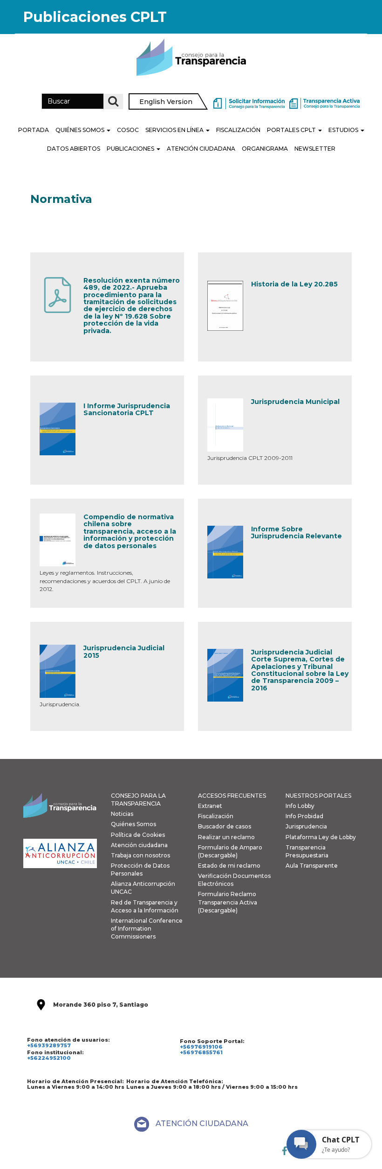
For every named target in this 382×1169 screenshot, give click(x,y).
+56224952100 (49, 1058)
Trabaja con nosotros (140, 855)
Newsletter (314, 148)
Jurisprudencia (306, 826)
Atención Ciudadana (201, 148)
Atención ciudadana (139, 845)
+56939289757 (49, 1045)
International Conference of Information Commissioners (147, 928)
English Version (165, 101)
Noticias (122, 813)
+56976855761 (201, 1052)
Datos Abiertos (73, 148)
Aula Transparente (312, 865)
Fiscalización (238, 129)
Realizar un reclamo (226, 837)
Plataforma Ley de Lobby (321, 837)
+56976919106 (201, 1047)
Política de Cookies (138, 834)
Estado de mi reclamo (229, 865)
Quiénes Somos (80, 129)
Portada (33, 129)
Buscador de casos (224, 826)
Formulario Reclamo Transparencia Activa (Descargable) (227, 902)
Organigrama (265, 148)
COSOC (128, 129)
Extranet (210, 805)
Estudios (344, 129)
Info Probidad (304, 816)
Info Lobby (300, 805)
